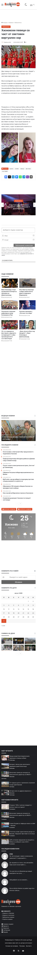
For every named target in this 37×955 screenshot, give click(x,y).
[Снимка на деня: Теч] (30, 648)
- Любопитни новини (7, 917)
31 (4, 621)
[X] (9, 177)
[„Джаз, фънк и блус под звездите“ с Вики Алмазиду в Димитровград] (27, 325)
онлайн (17, 169)
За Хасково (6, 930)
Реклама (22, 946)
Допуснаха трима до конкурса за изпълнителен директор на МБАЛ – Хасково (20, 775)
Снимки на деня (8, 924)
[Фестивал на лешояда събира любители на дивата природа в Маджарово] (27, 283)
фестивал (28, 169)
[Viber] (27, 177)
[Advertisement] (18, 363)
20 (18, 613)
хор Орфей (5, 171)
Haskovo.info (7, 42)
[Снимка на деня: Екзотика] (6, 641)
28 (23, 617)
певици (22, 169)
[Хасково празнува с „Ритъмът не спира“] (27, 305)
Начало (5, 22)
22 (28, 613)
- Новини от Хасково (7, 913)
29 (28, 617)
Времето (6, 926)
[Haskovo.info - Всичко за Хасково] (12, 4)
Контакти (28, 946)
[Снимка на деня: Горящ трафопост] (30, 641)
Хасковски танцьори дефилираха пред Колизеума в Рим (8, 313)
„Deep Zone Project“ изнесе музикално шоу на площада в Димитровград (18, 207)
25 (8, 617)
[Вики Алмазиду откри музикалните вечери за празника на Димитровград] (9, 283)
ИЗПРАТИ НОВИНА (25, 509)
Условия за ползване (12, 946)
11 (8, 609)
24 (4, 617)
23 (33, 613)
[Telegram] (23, 177)
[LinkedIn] (13, 177)
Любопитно (18, 22)
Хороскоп (6, 928)
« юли (3, 626)
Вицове (5, 932)
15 (28, 609)
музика (11, 169)
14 (23, 609)
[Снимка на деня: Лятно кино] (18, 641)
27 (18, 617)
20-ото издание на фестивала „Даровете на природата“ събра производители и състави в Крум (8, 335)
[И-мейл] (31, 177)
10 (4, 609)
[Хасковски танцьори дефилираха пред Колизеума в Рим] (9, 305)
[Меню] (2, 5)
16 (33, 609)
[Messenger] (16, 177)
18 (8, 613)
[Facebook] (5, 177)
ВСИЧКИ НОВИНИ (9, 509)
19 (13, 613)
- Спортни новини (6, 919)
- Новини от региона (7, 915)
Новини (11, 22)
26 (13, 617)
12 (13, 609)
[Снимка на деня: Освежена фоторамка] (6, 648)
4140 (11, 854)
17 (3, 613)
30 (33, 617)
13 (18, 609)
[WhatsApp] (20, 177)
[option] (18, 205)
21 (23, 613)
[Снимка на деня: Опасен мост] (18, 648)
